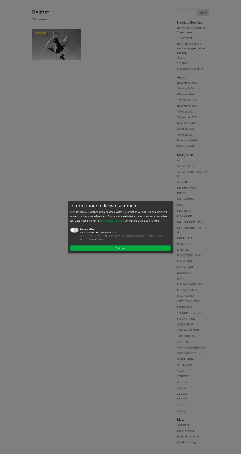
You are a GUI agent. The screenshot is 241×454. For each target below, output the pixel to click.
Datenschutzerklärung (112, 220)
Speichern (120, 248)
